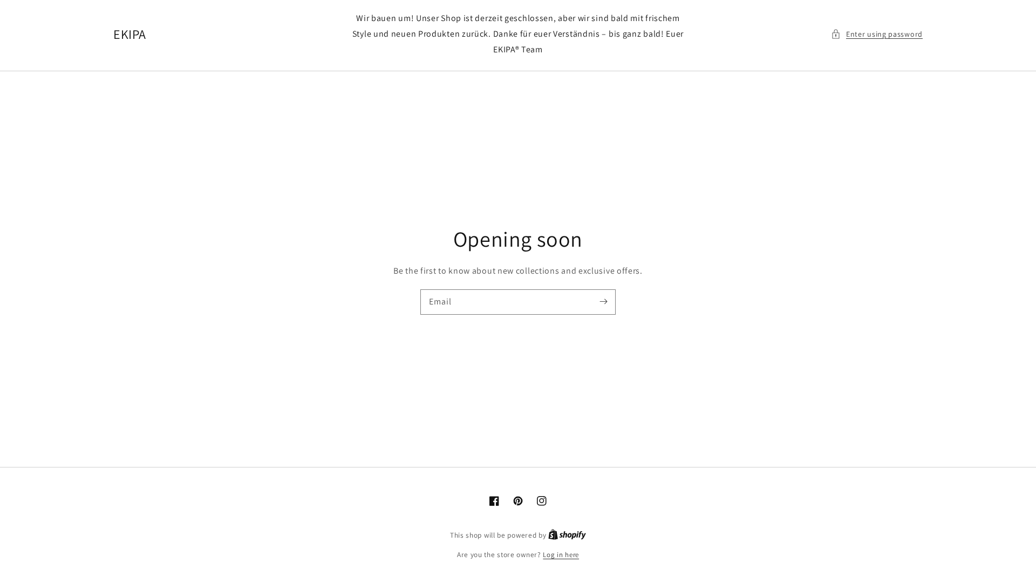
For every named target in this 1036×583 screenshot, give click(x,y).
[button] (877, 34)
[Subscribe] (603, 302)
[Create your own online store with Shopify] (567, 535)
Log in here (561, 554)
